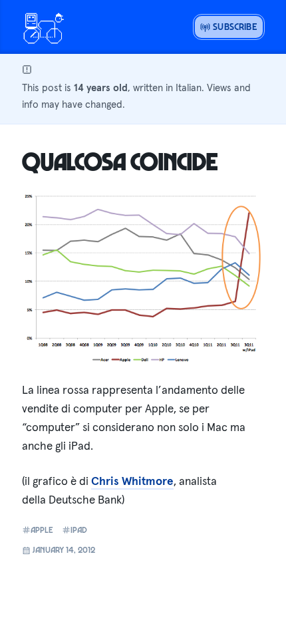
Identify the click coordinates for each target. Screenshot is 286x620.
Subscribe (233, 26)
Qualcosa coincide (120, 161)
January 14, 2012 (63, 549)
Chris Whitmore (132, 481)
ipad (79, 530)
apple (42, 530)
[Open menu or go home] (43, 26)
